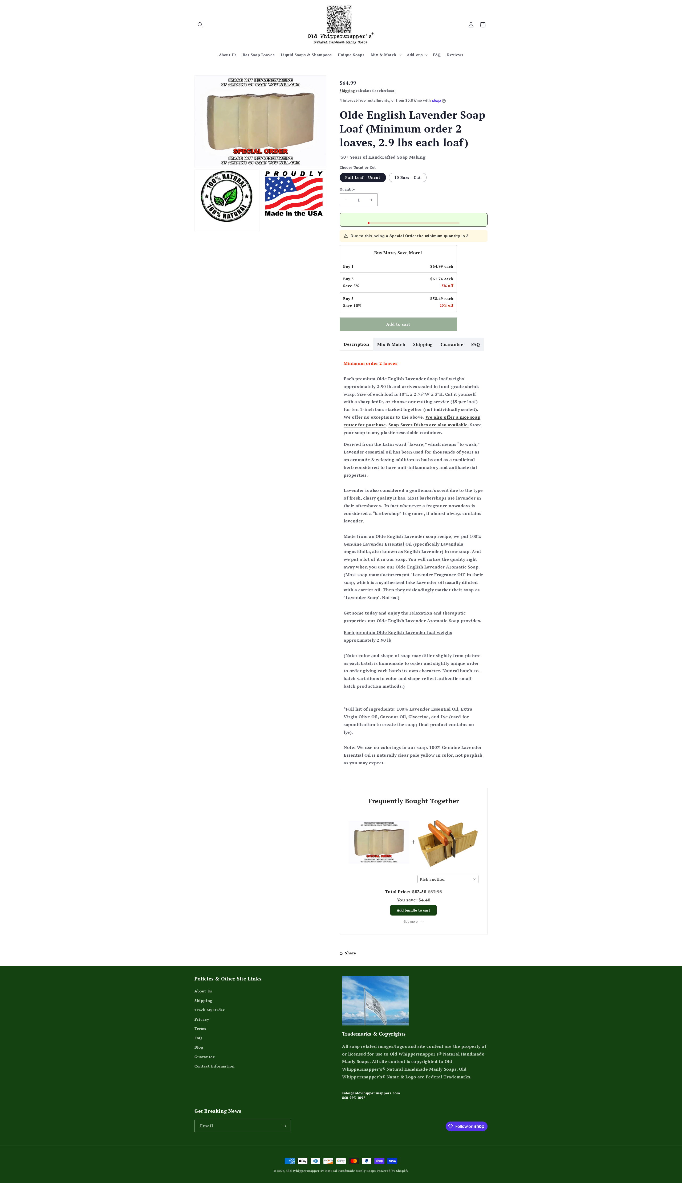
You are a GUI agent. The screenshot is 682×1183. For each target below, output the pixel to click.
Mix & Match (391, 344)
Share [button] (350, 952)
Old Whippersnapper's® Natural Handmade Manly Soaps (331, 1171)
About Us (203, 991)
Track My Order (209, 1009)
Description (356, 344)
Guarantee (452, 344)
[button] (200, 25)
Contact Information (214, 1066)
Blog (198, 1047)
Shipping (347, 91)
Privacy (201, 1019)
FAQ (475, 344)
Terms (200, 1028)
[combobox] (447, 879)
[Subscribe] (284, 1126)
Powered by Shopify (392, 1171)
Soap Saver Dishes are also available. (428, 425)
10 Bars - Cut (407, 177)
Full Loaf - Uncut (362, 177)
